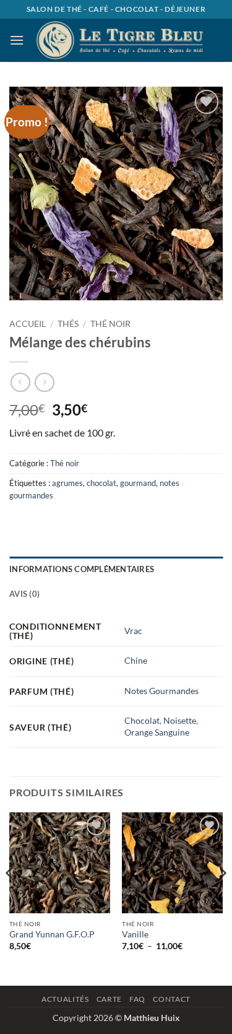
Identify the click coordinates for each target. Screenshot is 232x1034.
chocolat (101, 483)
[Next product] (20, 382)
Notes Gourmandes (161, 690)
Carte (109, 999)
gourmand (138, 483)
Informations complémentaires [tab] (81, 569)
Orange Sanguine (156, 732)
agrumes (67, 483)
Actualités (64, 999)
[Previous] (9, 897)
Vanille (135, 934)
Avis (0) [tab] (24, 594)
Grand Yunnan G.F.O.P (52, 934)
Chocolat (142, 720)
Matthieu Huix (152, 1017)
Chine (135, 660)
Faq (137, 999)
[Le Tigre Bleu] (120, 40)
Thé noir (110, 324)
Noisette (179, 720)
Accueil (27, 324)
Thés (68, 324)
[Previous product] (44, 382)
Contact (171, 999)
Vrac (133, 630)
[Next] (222, 897)
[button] (16, 40)
